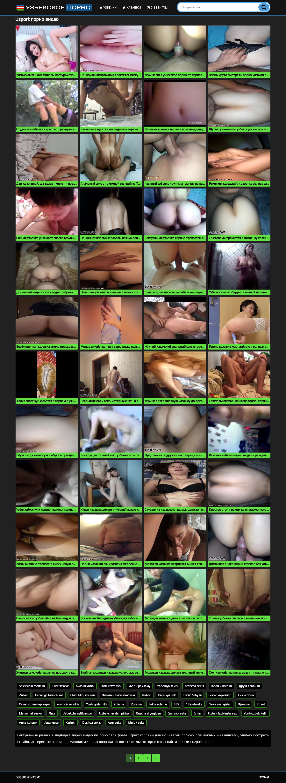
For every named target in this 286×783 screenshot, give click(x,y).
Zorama (136, 704)
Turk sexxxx (60, 686)
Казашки (133, 7)
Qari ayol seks (177, 713)
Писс (52, 713)
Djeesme (244, 704)
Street (261, 704)
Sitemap (264, 777)
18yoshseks (194, 704)
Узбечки (110, 7)
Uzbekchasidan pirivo (114, 713)
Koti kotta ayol (111, 686)
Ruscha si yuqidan (148, 713)
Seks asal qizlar (220, 704)
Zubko (23, 695)
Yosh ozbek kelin (255, 713)
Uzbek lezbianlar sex (222, 713)
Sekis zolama (158, 704)
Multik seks (136, 722)
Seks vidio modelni (32, 686)
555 (176, 704)
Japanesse (51, 722)
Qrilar (197, 713)
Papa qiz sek (167, 695)
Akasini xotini (85, 686)
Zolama (119, 704)
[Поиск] (263, 7)
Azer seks (114, 722)
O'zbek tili (159, 7)
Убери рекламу (139, 686)
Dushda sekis (91, 722)
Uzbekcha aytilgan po (77, 713)
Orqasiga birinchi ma (49, 695)
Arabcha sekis (194, 686)
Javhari (146, 695)
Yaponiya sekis (167, 686)
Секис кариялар (220, 695)
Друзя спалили (249, 686)
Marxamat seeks (30, 713)
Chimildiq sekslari (82, 695)
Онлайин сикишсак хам (118, 695)
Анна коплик (28, 722)
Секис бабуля (192, 695)
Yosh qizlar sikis (68, 704)
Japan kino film (221, 686)
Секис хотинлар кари (34, 704)
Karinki (70, 722)
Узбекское (57, 7)
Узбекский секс (28, 777)
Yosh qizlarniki (96, 704)
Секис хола (246, 695)
